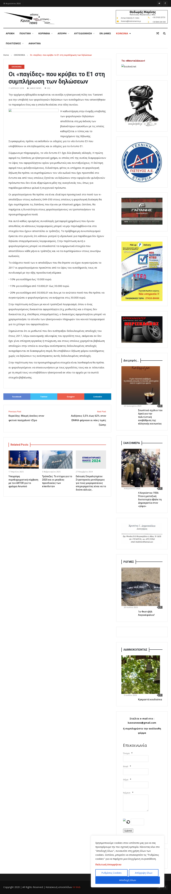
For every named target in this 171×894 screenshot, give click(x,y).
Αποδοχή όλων (127, 880)
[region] (127, 861)
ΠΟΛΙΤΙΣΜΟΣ (13, 43)
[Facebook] (165, 3)
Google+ (71, 396)
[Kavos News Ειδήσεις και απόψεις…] (29, 18)
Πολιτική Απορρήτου (108, 864)
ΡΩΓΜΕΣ (128, 561)
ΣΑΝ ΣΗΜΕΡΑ (131, 443)
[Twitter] (159, 3)
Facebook (16, 396)
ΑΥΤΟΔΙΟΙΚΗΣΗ (83, 33)
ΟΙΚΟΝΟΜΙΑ (19, 55)
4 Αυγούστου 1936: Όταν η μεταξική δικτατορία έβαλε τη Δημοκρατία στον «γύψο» (150, 499)
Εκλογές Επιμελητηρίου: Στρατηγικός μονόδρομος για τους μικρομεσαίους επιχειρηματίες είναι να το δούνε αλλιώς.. (91, 483)
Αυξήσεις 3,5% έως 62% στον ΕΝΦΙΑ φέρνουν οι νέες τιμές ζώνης (88, 418)
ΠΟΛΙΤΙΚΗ (25, 33)
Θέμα (125, 779)
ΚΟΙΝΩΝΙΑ (122, 33)
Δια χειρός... (131, 360)
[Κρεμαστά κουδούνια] (140, 674)
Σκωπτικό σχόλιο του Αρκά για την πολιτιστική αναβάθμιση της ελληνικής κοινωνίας (150, 417)
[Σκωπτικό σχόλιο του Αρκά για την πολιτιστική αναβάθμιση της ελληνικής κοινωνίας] (140, 385)
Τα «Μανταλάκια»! (133, 60)
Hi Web (76, 887)
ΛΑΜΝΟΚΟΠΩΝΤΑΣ (135, 649)
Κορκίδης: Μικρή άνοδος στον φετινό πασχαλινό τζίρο (26, 416)
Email (125, 766)
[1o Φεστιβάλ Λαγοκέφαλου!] (140, 587)
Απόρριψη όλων (143, 872)
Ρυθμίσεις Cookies (111, 872)
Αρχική (10, 33)
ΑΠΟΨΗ (62, 33)
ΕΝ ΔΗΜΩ (105, 33)
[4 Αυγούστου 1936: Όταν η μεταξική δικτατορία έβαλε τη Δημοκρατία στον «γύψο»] (140, 468)
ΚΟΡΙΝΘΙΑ (44, 33)
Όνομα (126, 753)
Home (6, 55)
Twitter (43, 396)
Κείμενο (126, 792)
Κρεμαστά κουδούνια (150, 699)
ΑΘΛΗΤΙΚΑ (35, 43)
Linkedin (97, 396)
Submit (128, 830)
